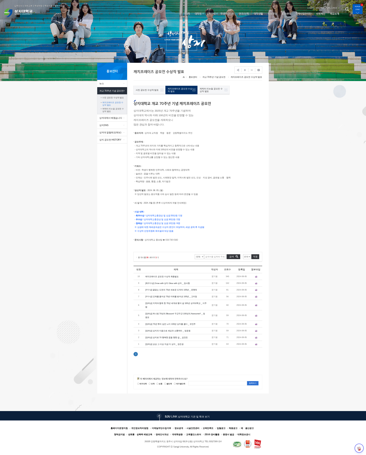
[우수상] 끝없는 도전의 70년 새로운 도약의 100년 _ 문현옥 (171, 290)
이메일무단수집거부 (161, 428)
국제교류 (28, 6)
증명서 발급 (228, 434)
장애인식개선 (162, 434)
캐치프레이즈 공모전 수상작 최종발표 (162, 276)
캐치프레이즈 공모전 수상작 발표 (246, 77)
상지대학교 (18, 13)
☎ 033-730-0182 (170, 240)
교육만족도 (208, 428)
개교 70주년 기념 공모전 (213, 77)
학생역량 (38, 6)
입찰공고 (221, 428)
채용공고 (233, 428)
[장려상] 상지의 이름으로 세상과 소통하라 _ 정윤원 (167, 330)
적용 (255, 256)
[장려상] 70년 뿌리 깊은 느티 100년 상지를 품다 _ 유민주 (170, 324)
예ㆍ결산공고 (247, 428)
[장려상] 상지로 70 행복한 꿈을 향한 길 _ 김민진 (166, 337)
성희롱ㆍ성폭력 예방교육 (140, 434)
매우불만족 (180, 384)
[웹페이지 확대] (244, 70)
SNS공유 (238, 70)
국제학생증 (177, 434)
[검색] (347, 9)
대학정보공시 (243, 434)
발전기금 (58, 6)
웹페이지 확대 (244, 70)
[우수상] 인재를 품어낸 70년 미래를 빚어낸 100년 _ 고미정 (171, 296)
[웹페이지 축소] (251, 70)
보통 (160, 384)
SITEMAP (320, 8)
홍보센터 (193, 77)
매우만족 (143, 384)
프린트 (258, 70)
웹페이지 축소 (251, 70)
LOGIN (310, 8)
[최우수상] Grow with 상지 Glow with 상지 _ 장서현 (167, 283)
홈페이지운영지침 (119, 428)
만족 (153, 384)
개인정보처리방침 (139, 428)
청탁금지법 (119, 434)
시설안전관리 (193, 428)
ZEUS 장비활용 (212, 434)
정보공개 (179, 428)
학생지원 (48, 6)
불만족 (169, 384)
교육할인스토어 (193, 434)
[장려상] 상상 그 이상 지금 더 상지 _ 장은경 (164, 344)
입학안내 (18, 6)
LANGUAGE (331, 8)
